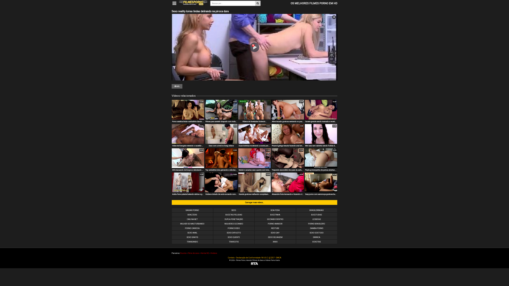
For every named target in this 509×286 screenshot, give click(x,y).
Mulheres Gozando (234, 224)
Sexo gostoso (317, 233)
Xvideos (213, 253)
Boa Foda (275, 210)
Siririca (316, 237)
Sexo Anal (192, 233)
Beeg (234, 210)
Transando (192, 242)
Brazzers (192, 215)
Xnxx (275, 242)
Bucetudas (316, 215)
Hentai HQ (205, 253)
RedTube (275, 228)
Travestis (234, 242)
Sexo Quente (234, 237)
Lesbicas (316, 219)
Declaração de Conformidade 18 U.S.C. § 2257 (255, 258)
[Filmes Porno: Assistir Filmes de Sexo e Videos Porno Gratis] (193, 4)
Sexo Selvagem (275, 237)
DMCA (278, 258)
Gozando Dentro (275, 219)
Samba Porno (316, 228)
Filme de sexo (193, 253)
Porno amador (275, 224)
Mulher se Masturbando (192, 224)
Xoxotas (316, 242)
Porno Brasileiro (316, 224)
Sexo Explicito (234, 233)
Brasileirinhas (317, 210)
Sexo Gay (275, 233)
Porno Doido (234, 228)
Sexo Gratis (192, 237)
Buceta (183, 253)
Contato (231, 258)
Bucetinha (275, 215)
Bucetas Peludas (233, 215)
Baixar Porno (192, 210)
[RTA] (254, 264)
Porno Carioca (192, 228)
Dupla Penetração (234, 219)
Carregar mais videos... (254, 202)
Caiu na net (192, 219)
